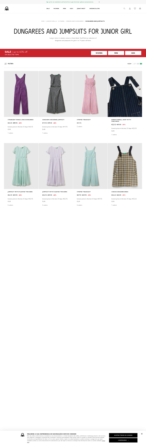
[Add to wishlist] (7, 73)
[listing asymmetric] (134, 64)
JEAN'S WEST (81, 8)
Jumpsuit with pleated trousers (20, 191)
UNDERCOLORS (94, 8)
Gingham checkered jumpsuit (53, 119)
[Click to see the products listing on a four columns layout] (138, 64)
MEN (64, 8)
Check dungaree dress (119, 191)
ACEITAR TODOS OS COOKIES (123, 435)
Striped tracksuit (84, 119)
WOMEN (56, 8)
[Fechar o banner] (142, 433)
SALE (48, 8)
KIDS (71, 8)
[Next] (99, 2)
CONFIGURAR (122, 440)
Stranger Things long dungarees (20, 119)
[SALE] (73, 53)
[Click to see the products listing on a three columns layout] (141, 64)
